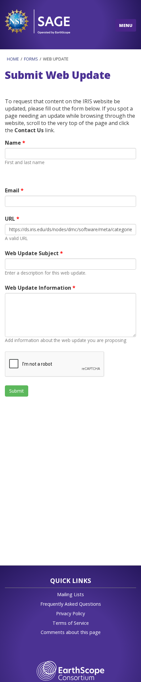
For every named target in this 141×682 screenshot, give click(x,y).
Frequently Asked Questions (70, 604)
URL (10, 218)
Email (13, 190)
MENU (125, 25)
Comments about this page (71, 632)
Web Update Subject (32, 253)
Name (13, 142)
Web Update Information (38, 287)
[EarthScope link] (70, 670)
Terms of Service (70, 623)
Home (13, 59)
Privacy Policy (70, 613)
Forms (31, 59)
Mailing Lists (70, 594)
